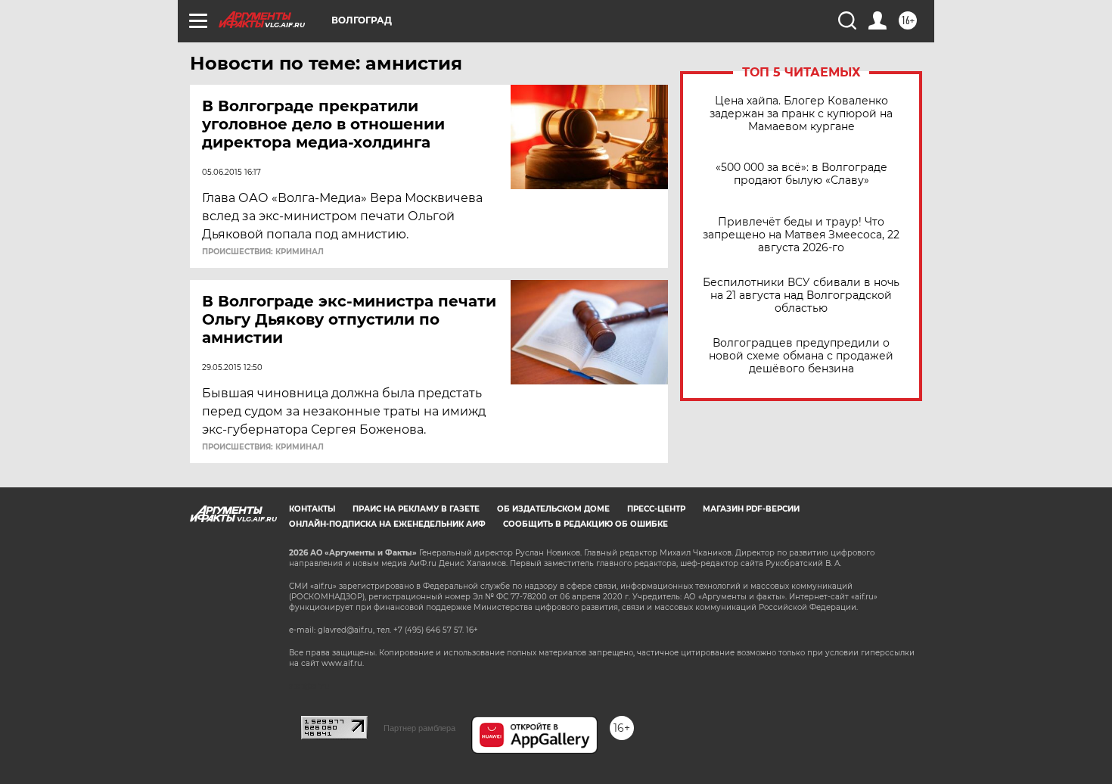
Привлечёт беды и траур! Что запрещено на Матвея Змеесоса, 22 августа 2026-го (801, 235)
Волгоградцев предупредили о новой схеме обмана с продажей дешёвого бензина (801, 356)
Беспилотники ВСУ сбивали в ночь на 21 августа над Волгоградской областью (801, 295)
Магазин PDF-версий (751, 509)
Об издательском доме (553, 509)
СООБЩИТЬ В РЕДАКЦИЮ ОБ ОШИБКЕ (585, 524)
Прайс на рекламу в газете (416, 509)
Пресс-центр (656, 509)
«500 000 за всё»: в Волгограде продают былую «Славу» (801, 174)
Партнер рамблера (419, 728)
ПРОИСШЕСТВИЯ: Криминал (263, 252)
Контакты (312, 509)
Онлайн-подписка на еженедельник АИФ (387, 524)
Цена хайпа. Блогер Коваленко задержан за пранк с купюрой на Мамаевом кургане (801, 114)
